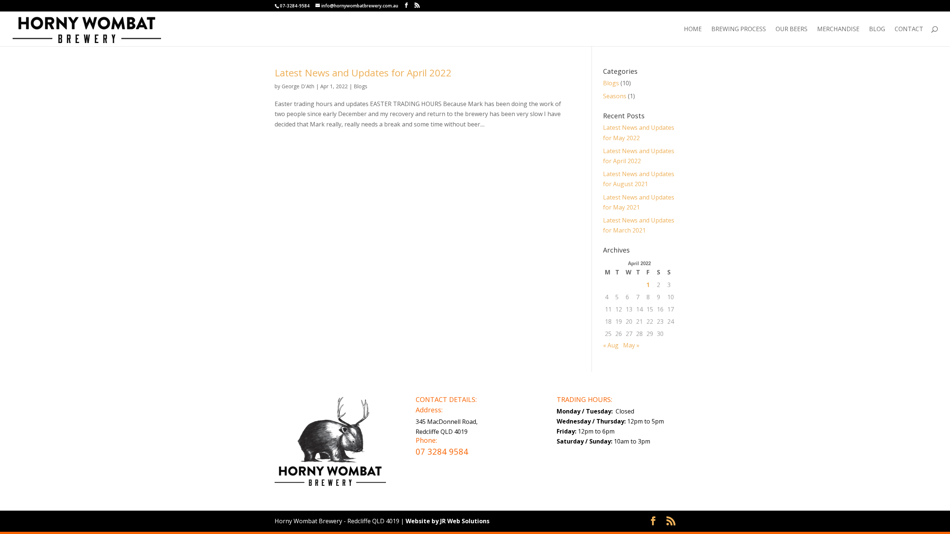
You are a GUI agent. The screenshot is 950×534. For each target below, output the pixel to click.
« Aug (611, 345)
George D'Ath (298, 86)
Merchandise (838, 29)
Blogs (360, 86)
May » (631, 345)
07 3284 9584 (442, 451)
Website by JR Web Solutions (447, 521)
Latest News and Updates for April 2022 (363, 72)
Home (693, 29)
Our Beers (792, 29)
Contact (909, 29)
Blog (877, 29)
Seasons (614, 96)
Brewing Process (738, 29)
